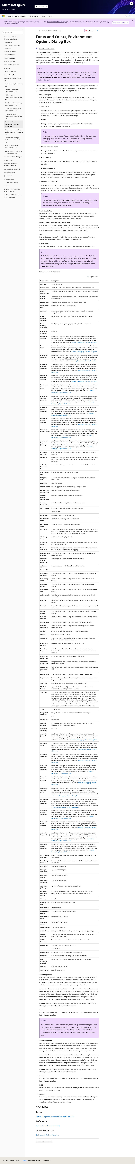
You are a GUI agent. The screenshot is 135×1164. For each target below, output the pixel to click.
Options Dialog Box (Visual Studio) (48, 1126)
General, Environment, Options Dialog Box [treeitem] (12, 91)
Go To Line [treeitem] (7, 68)
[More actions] (97, 30)
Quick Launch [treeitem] (8, 176)
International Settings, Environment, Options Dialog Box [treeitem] (14, 140)
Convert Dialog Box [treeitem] (9, 58)
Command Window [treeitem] (9, 55)
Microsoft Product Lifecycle (57, 22)
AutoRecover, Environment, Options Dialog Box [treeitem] (13, 104)
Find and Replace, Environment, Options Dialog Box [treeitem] (14, 116)
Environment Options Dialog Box (51, 31)
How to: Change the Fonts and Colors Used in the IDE (54, 1117)
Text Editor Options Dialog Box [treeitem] (13, 157)
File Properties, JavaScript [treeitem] (11, 65)
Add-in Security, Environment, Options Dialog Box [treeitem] (14, 97)
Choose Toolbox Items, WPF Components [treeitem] (12, 47)
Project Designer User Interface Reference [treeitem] (10, 165)
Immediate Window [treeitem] (10, 71)
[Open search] (126, 16)
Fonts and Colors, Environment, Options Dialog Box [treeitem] (12, 124)
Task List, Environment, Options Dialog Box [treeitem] (12, 147)
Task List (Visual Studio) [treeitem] (11, 182)
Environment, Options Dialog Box (47, 1135)
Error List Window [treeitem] (9, 61)
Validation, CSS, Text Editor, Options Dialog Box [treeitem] (12, 190)
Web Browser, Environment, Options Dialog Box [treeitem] (13, 152)
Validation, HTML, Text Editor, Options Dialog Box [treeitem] (12, 196)
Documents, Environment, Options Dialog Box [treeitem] (13, 110)
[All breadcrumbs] (37, 30)
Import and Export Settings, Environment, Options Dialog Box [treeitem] (14, 132)
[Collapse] (22, 29)
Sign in (130, 16)
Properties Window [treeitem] (9, 172)
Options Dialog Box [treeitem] (9, 75)
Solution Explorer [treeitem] (9, 179)
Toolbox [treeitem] (6, 186)
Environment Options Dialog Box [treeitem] (14, 85)
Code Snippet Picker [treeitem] (10, 51)
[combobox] (12, 32)
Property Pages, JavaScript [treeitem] (12, 169)
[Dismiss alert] (131, 3)
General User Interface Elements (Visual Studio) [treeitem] (11, 38)
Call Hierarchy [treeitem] (8, 42)
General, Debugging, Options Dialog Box (84, 342)
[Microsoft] (3, 16)
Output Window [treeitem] (8, 160)
